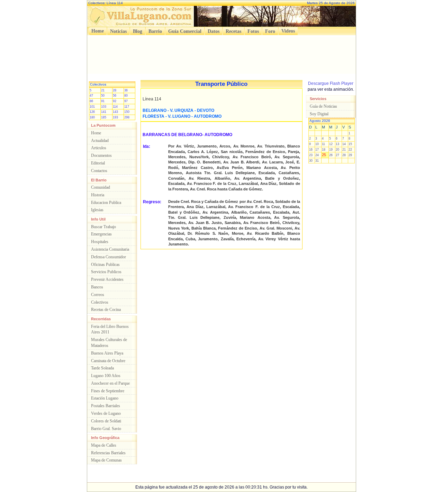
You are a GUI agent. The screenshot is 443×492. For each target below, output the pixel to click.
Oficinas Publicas (105, 264)
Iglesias (97, 209)
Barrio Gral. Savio (106, 428)
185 (103, 117)
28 (114, 90)
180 (92, 117)
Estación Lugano (104, 398)
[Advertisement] (221, 52)
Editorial (98, 163)
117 (126, 106)
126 (92, 112)
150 (126, 112)
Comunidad (100, 187)
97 (126, 101)
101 (92, 106)
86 (91, 101)
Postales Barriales (105, 405)
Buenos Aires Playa (107, 353)
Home (97, 31)
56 (114, 95)
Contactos (99, 170)
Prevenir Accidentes (107, 279)
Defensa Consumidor (108, 256)
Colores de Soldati (106, 421)
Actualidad (100, 140)
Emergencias (101, 234)
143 (115, 112)
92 (114, 101)
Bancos (97, 287)
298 (126, 117)
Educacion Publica (106, 202)
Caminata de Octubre (108, 360)
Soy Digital (319, 113)
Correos (97, 294)
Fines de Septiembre (107, 390)
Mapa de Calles (103, 445)
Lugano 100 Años (105, 375)
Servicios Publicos (106, 271)
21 (103, 90)
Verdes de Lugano (106, 413)
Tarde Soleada (102, 368)
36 (126, 90)
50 (103, 95)
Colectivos (99, 302)
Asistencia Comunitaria (110, 249)
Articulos (98, 147)
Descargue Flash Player (330, 83)
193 (115, 117)
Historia (97, 195)
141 (103, 112)
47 (91, 95)
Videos (288, 31)
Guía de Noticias (323, 106)
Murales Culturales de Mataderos (109, 342)
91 (103, 101)
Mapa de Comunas (106, 460)
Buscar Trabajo (103, 226)
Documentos (101, 155)
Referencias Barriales (108, 452)
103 (103, 106)
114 (115, 106)
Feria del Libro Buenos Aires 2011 (110, 329)
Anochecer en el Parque (110, 383)
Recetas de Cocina (106, 309)
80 (126, 95)
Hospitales (99, 241)
